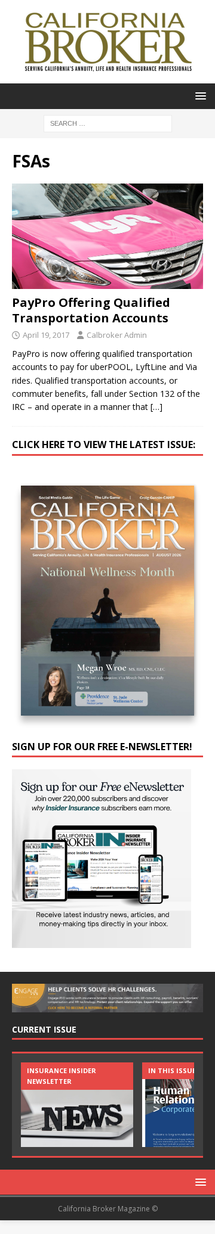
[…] (156, 406)
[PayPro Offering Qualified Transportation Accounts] (107, 236)
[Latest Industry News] (77, 1104)
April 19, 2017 (46, 335)
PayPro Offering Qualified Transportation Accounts (91, 310)
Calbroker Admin (117, 335)
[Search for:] (108, 122)
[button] (198, 95)
